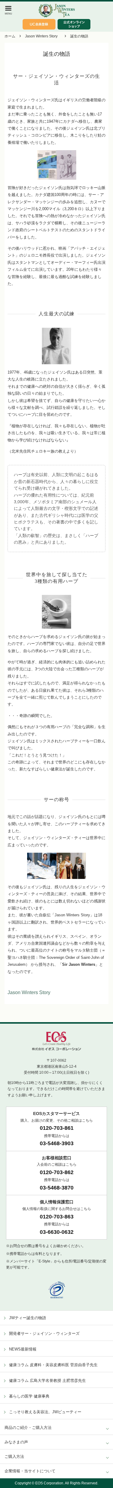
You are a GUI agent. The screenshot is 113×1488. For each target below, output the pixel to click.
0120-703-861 (57, 1128)
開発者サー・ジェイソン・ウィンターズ (44, 1333)
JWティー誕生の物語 (27, 1318)
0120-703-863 (57, 1217)
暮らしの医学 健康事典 (29, 1396)
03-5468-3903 (57, 1143)
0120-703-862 (57, 1172)
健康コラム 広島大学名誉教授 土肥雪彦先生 (47, 1380)
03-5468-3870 (57, 1188)
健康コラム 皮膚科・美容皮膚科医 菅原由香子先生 (53, 1365)
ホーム (10, 36)
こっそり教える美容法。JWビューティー (45, 1412)
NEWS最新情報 (22, 1349)
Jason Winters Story (41, 36)
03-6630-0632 (57, 1232)
